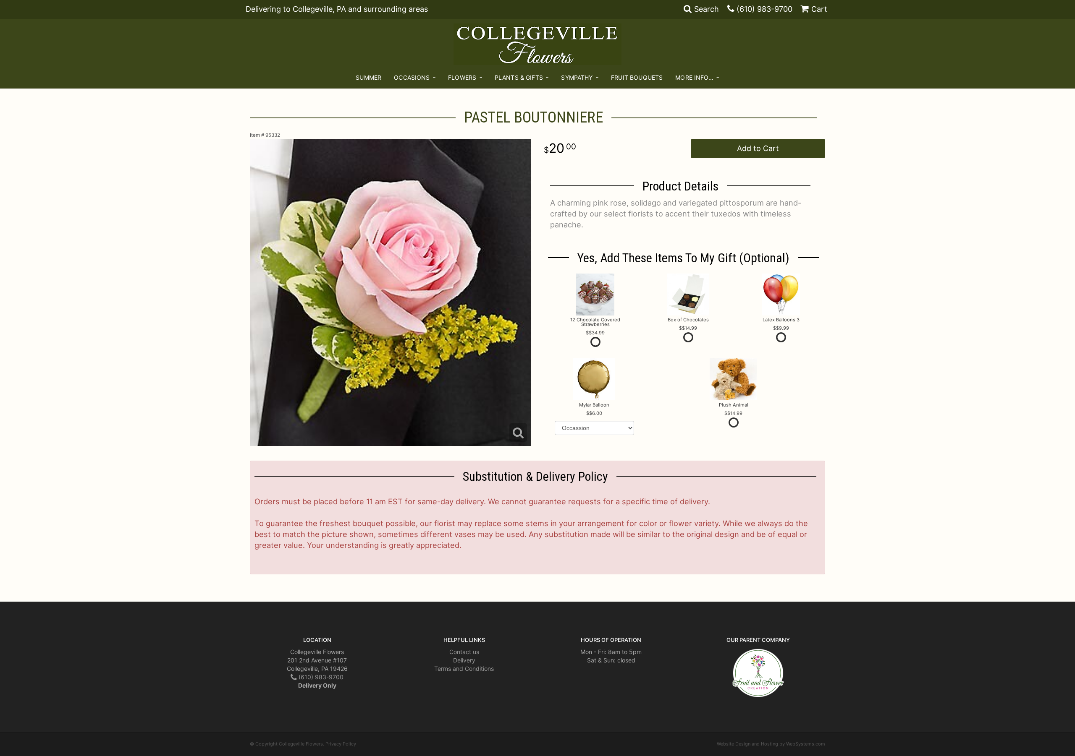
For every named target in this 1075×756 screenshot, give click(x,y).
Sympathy (577, 77)
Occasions (412, 77)
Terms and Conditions (464, 668)
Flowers (462, 77)
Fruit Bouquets (637, 77)
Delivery (464, 660)
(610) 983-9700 (764, 9)
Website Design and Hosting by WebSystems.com (771, 744)
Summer (368, 77)
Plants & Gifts (519, 77)
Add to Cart (758, 148)
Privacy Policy (340, 744)
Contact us (464, 651)
